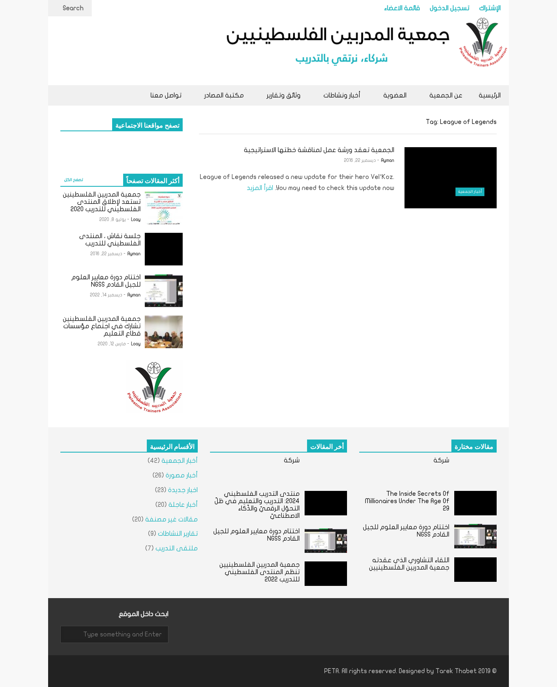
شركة (441, 460)
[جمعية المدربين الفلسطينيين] (364, 50)
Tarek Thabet (456, 671)
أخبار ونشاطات (341, 95)
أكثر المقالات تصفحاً (152, 180)
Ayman (387, 160)
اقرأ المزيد (259, 188)
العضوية (394, 95)
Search (72, 8)
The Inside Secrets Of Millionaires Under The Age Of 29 (407, 501)
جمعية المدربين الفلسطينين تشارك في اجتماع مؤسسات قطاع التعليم (102, 326)
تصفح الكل (73, 180)
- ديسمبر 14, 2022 (108, 295)
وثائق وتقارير (283, 95)
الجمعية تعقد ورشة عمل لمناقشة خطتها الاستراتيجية (319, 150)
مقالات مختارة (474, 446)
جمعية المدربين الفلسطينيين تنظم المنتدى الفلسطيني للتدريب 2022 (259, 572)
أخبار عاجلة (183, 504)
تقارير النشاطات (178, 533)
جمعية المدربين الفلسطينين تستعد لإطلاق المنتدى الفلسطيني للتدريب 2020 (102, 201)
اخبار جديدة (183, 490)
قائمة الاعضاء (402, 8)
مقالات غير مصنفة (171, 519)
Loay (136, 219)
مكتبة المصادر (223, 95)
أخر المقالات (327, 446)
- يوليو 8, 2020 (114, 219)
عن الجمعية (445, 95)
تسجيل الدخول (449, 8)
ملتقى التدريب (176, 548)
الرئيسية (490, 95)
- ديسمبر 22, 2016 (361, 160)
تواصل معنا (165, 95)
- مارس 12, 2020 (113, 344)
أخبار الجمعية (470, 192)
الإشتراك (490, 8)
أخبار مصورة (182, 475)
